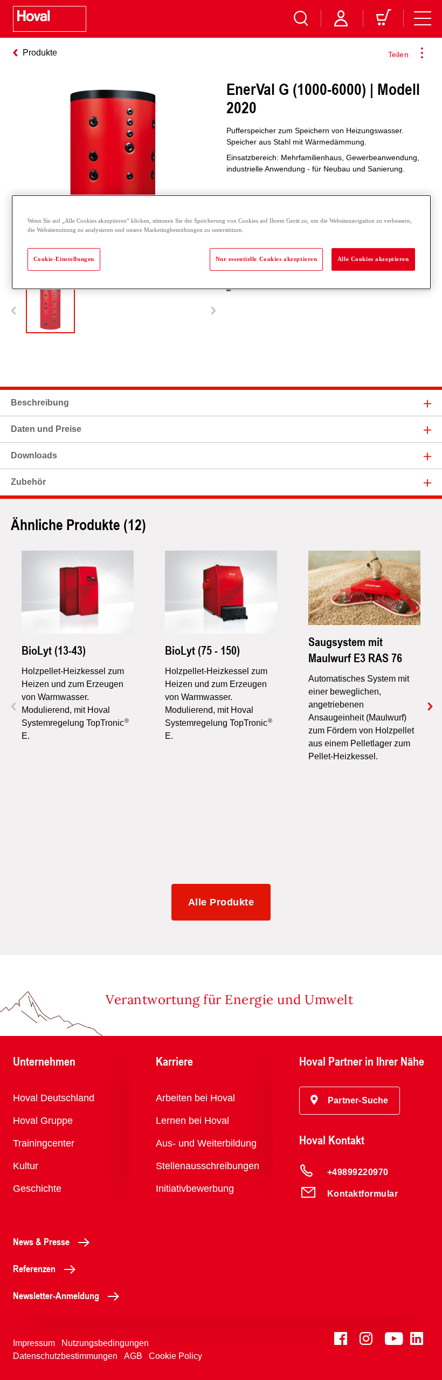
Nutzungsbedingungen (105, 1343)
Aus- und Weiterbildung (206, 1143)
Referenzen (34, 1268)
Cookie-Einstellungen (63, 259)
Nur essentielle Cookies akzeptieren (266, 259)
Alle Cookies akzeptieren (373, 259)
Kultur (25, 1166)
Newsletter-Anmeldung (56, 1295)
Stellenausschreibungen (207, 1166)
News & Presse (41, 1241)
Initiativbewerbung (195, 1188)
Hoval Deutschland (53, 1098)
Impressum (34, 1343)
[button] (349, 1101)
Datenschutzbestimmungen (65, 1356)
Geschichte (37, 1188)
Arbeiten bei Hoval (195, 1098)
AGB (133, 1356)
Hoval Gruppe (43, 1120)
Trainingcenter (43, 1143)
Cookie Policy (175, 1356)
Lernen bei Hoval (192, 1120)
